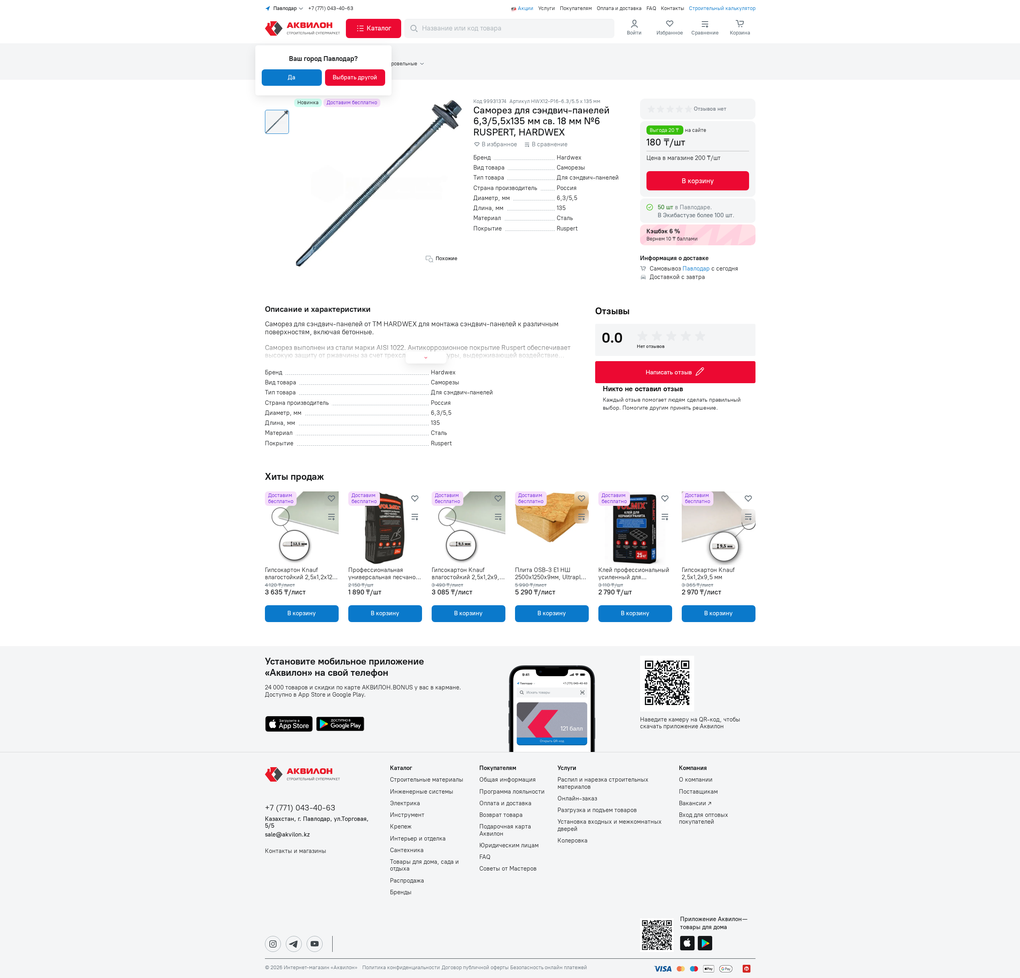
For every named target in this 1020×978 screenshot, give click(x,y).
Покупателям (576, 8)
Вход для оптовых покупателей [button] (703, 818)
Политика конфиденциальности (401, 967)
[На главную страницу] (304, 774)
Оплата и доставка (619, 8)
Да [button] (291, 77)
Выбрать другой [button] (355, 77)
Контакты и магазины (295, 851)
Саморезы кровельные (390, 64)
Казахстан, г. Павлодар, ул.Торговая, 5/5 (317, 822)
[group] (670, 109)
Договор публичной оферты (475, 967)
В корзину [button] (698, 181)
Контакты (672, 8)
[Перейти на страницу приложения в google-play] (340, 725)
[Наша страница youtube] (315, 944)
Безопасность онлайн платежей (548, 967)
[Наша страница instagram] (273, 944)
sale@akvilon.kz (287, 834)
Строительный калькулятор (722, 8)
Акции (525, 8)
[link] (669, 28)
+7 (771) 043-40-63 (330, 8)
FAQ (651, 8)
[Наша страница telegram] (294, 944)
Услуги (546, 8)
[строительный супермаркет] (304, 28)
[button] (373, 28)
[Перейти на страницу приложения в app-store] (289, 725)
